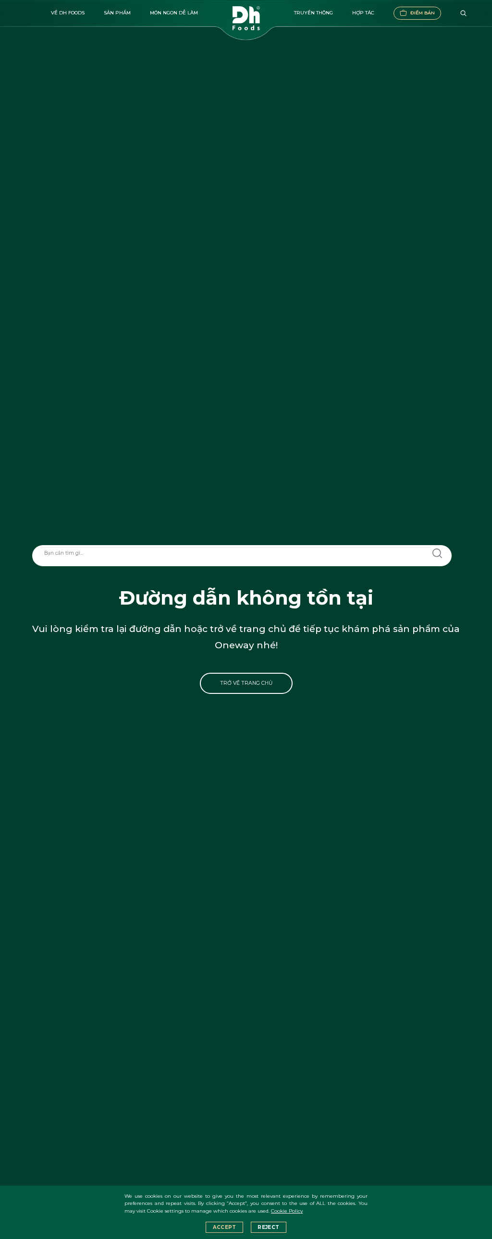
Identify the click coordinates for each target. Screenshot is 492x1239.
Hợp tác (363, 13)
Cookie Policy (287, 1211)
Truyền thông (313, 13)
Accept (224, 1227)
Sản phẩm (117, 13)
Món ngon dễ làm (174, 13)
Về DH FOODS (68, 13)
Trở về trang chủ (246, 683)
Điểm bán (422, 12)
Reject (268, 1227)
